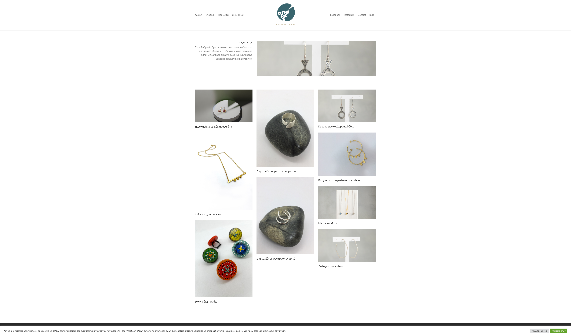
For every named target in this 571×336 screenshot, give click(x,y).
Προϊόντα (223, 15)
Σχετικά (210, 15)
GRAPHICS (238, 15)
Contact (362, 15)
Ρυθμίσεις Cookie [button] (539, 331)
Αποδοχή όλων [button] (558, 331)
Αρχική (198, 15)
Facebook (335, 15)
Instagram (349, 15)
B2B (371, 15)
